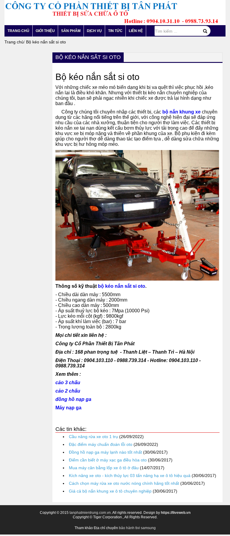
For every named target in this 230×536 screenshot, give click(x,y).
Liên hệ (136, 31)
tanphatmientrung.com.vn (90, 513)
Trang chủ (18, 31)
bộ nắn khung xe (181, 111)
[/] (111, 12)
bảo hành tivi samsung (137, 528)
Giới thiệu (45, 31)
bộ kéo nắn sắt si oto (121, 286)
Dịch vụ (94, 31)
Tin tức (115, 31)
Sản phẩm (71, 31)
